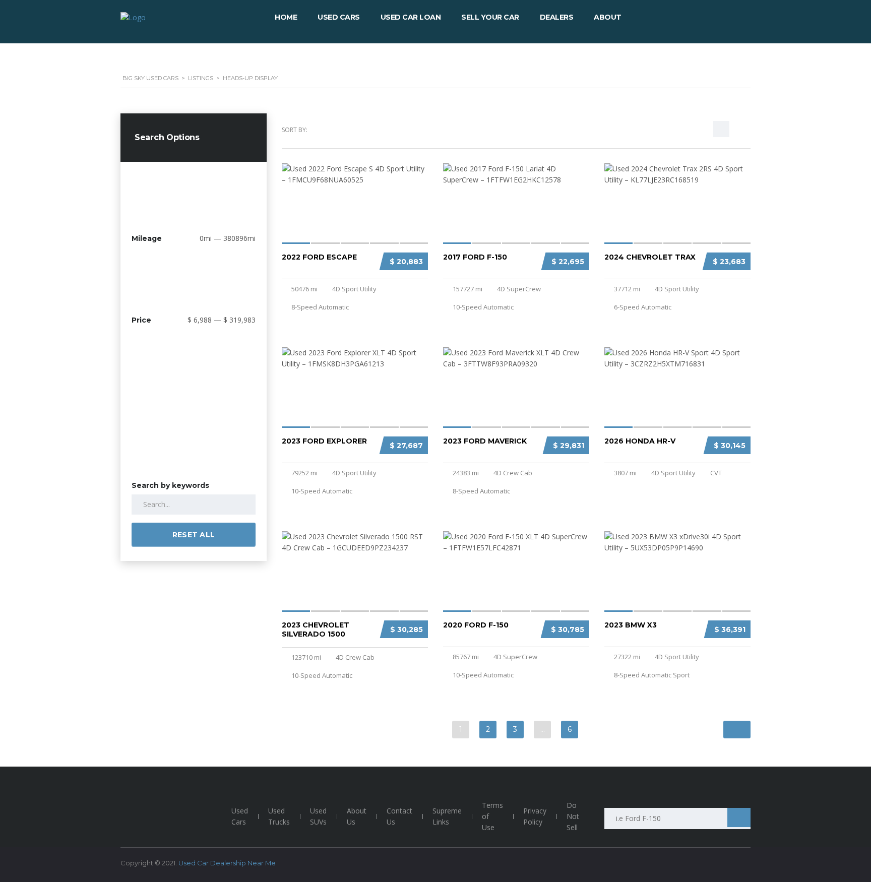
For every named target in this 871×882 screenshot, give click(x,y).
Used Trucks (279, 816)
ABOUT (607, 17)
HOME (286, 17)
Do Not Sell (573, 816)
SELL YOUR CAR (490, 17)
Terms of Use (492, 816)
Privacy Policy (534, 816)
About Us (356, 816)
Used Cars (239, 816)
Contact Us (399, 816)
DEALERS (557, 17)
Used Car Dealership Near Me (227, 863)
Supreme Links (447, 816)
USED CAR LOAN (411, 17)
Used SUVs (318, 816)
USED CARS (339, 17)
